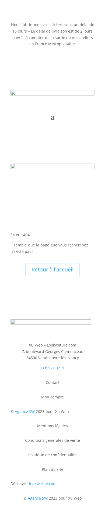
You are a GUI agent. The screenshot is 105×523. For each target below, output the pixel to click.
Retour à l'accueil (53, 269)
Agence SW (25, 411)
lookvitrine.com (43, 483)
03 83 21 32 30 (52, 367)
